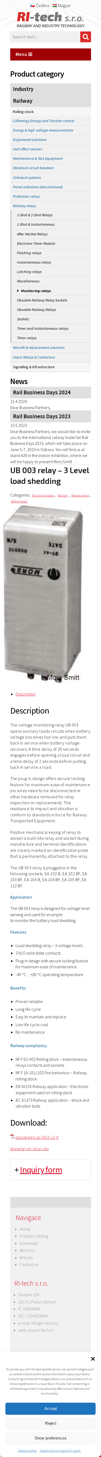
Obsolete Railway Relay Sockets (42, 300)
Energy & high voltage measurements (43, 130)
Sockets (23, 319)
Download (29, 1243)
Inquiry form (41, 1169)
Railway (22, 100)
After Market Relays (32, 234)
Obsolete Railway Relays (36, 309)
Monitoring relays (36, 290)
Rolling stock (23, 111)
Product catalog (34, 1236)
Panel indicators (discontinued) (38, 187)
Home (25, 1229)
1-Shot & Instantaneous (36, 224)
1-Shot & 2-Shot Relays (35, 214)
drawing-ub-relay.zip (29, 1148)
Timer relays (27, 337)
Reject (50, 1423)
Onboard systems (27, 177)
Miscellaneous (28, 281)
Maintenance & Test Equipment (38, 158)
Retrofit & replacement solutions (39, 347)
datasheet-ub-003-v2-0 (37, 1137)
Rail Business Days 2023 (42, 416)
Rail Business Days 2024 (42, 392)
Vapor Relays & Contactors (34, 357)
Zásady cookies (27, 1450)
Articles (26, 1257)
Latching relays (29, 271)
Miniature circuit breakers (33, 167)
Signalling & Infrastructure (34, 366)
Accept (50, 1408)
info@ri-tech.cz (44, 1323)
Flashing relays (29, 252)
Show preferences (50, 1438)
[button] (93, 1359)
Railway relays (24, 205)
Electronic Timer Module (36, 243)
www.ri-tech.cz (41, 1330)
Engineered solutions (30, 139)
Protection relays (26, 196)
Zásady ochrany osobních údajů (60, 1450)
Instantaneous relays (34, 262)
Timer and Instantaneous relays (42, 328)
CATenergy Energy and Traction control (43, 120)
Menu (22, 54)
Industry (23, 89)
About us (27, 1250)
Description (26, 694)
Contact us (29, 1264)
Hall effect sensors (27, 149)
